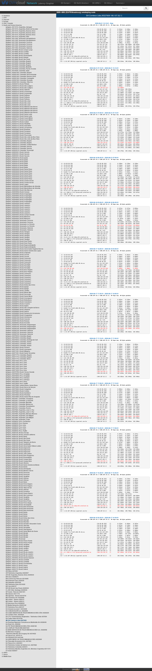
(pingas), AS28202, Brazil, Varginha (17, 476)
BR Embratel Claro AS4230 (15, 580)
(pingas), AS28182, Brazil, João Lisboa (19, 453)
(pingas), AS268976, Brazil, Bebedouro (19, 300)
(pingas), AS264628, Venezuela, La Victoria (20, 224)
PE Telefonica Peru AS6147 (15, 607)
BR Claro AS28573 (12, 577)
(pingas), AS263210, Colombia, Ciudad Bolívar (21, 144)
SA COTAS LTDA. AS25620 (15, 615)
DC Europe (65, 3)
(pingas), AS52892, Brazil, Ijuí (15, 539)
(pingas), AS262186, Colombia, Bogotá (19, 72)
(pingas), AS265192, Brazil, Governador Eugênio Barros (24, 249)
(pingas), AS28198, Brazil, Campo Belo (19, 459)
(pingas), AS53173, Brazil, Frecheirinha (19, 563)
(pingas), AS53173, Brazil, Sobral (17, 567)
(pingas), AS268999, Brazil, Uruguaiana (19, 315)
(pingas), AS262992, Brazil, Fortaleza (18, 131)
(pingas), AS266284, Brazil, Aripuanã (18, 253)
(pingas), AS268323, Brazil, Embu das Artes (20, 285)
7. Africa (5, 654)
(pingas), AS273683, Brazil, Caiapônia (18, 389)
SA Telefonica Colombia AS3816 (16, 647)
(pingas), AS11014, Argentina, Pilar (17, 36)
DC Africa (107, 3)
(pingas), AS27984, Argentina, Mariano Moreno (21, 414)
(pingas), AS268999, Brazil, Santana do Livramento (23, 313)
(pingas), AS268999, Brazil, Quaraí (17, 311)
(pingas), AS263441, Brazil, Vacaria (17, 152)
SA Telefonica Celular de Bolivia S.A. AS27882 (21, 645)
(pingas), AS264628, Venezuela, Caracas (19, 220)
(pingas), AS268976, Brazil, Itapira (17, 306)
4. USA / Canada (7, 23)
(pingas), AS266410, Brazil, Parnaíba (18, 264)
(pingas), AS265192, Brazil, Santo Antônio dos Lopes (23, 251)
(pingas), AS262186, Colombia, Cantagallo (20, 78)
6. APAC (4, 652)
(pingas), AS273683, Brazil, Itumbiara (18, 393)
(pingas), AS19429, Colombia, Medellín (18, 67)
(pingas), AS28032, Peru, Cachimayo (18, 421)
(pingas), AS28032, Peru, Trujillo (16, 431)
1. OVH (4, 17)
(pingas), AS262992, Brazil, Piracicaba (18, 135)
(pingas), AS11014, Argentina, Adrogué (19, 27)
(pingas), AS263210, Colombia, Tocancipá (20, 150)
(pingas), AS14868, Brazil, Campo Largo (19, 50)
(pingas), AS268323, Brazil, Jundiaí (17, 290)
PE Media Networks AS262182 (16, 605)
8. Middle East (6, 656)
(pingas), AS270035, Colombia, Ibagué (18, 336)
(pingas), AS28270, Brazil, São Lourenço (19, 495)
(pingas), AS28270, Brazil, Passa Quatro (19, 493)
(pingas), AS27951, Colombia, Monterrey (19, 404)
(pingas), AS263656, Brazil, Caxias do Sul (19, 180)
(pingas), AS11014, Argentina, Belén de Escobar (22, 29)
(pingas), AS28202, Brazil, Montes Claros (19, 470)
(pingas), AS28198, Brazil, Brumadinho (19, 457)
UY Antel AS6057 (11, 651)
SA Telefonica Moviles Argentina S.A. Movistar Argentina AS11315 (28, 649)
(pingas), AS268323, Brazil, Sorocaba (18, 294)
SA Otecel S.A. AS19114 (14, 635)
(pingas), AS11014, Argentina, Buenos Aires (20, 31)
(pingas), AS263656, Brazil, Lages (17, 184)
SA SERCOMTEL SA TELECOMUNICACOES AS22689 (24, 639)
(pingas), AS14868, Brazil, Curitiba (17, 52)
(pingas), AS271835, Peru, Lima (16, 361)
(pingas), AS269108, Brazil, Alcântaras (19, 317)
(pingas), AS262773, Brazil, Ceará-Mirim (19, 118)
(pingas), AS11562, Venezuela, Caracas (19, 42)
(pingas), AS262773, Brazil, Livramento (19, 127)
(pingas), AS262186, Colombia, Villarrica (19, 82)
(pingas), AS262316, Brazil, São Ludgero (19, 86)
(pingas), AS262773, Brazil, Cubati (17, 122)
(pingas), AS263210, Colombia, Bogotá (19, 141)
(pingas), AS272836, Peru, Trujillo (17, 383)
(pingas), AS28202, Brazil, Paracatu (18, 472)
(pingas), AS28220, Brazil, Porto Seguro (19, 484)
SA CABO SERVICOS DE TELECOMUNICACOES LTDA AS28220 (27, 613)
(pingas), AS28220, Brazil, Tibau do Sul (19, 488)
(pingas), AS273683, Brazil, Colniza (17, 391)
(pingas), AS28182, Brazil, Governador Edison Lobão (23, 446)
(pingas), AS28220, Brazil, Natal (16, 482)
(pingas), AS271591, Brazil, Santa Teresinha (20, 353)
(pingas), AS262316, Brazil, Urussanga (19, 91)
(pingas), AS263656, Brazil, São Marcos (19, 190)
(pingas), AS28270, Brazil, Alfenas (17, 489)
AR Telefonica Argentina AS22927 (17, 573)
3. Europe (5, 21)
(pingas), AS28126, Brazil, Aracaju (17, 433)
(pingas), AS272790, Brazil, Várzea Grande (20, 372)
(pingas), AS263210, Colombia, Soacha (19, 146)
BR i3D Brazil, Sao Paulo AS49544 (17, 588)
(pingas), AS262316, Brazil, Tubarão (18, 89)
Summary (119, 3)
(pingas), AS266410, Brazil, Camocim (18, 258)
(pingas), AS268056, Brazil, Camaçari (18, 273)
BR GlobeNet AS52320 (13, 582)
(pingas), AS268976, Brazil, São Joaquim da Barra (22, 307)
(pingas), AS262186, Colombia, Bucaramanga (21, 74)
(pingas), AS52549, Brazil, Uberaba (17, 525)
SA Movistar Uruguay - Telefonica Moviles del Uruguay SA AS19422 (21, 633)
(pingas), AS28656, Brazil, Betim (16, 512)
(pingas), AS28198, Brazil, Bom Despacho (20, 455)
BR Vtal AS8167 (11, 586)
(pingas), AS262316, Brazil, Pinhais (17, 84)
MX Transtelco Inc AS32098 (15, 597)
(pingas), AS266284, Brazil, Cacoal (17, 254)
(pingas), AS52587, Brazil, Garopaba (18, 527)
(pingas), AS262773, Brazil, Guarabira (18, 126)
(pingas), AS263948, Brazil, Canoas (17, 192)
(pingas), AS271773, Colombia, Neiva (18, 359)
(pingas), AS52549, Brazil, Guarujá (17, 520)
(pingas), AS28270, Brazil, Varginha (17, 497)
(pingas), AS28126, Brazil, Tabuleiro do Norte (21, 442)
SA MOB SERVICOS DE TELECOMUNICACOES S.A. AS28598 (26, 630)
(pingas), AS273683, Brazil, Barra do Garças (21, 387)
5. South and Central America (12, 25)
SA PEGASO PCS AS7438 (14, 637)
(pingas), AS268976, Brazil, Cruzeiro (18, 304)
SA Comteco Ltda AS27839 (17, 620)
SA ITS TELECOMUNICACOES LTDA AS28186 (21, 626)
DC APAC (96, 3)
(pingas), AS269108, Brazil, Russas (17, 321)
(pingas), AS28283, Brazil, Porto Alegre (19, 503)
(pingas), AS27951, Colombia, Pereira (18, 408)
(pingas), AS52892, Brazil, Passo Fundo (19, 541)
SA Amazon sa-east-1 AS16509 (16, 609)
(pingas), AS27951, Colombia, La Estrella (19, 400)
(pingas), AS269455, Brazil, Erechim (18, 323)
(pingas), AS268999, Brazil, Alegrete (18, 309)
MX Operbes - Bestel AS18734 (16, 596)
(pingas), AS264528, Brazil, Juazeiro (18, 203)
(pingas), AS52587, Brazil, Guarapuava (19, 529)
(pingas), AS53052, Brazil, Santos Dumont (20, 558)
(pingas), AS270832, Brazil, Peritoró (18, 347)
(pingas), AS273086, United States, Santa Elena (22, 385)
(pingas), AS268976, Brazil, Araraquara (19, 298)
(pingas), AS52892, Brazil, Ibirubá (17, 533)
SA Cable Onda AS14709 (14, 618)
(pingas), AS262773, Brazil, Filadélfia (18, 124)
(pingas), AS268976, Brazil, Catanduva (19, 302)
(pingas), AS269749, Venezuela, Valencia (19, 330)
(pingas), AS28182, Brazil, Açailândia (18, 444)
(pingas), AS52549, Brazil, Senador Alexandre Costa (23, 524)
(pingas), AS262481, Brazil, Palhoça (18, 95)
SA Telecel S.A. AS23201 (14, 643)
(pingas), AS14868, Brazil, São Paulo (18, 59)
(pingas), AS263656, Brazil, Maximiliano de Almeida (23, 186)
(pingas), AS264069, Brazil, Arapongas (19, 194)
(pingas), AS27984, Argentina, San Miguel (19, 416)
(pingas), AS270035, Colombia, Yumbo (18, 342)
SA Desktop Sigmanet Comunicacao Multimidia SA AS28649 (26, 622)
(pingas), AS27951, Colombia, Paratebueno (20, 406)
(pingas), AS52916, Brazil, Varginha (17, 544)
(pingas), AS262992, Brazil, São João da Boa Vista (22, 137)
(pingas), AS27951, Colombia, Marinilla (19, 402)
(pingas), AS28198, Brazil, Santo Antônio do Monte (22, 465)
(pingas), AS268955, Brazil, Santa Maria (19, 296)
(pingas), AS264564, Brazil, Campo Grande (20, 215)
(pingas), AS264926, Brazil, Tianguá (18, 232)
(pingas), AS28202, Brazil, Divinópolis (18, 469)
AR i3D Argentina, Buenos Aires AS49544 (20, 575)
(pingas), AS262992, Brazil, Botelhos (18, 129)
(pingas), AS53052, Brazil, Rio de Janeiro (19, 552)
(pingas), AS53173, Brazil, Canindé (17, 560)
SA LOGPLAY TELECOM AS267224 (17, 628)
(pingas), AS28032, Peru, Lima (16, 425)
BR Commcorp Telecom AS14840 (17, 579)
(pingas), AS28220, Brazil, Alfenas (17, 478)
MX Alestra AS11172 (13, 594)
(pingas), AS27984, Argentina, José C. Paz (20, 410)
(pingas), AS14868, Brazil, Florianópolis (19, 55)
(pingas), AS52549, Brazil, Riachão (17, 522)
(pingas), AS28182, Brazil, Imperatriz (18, 448)
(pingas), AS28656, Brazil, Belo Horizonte (19, 507)
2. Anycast (5, 19)
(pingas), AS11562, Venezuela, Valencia (19, 48)
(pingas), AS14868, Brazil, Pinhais (17, 57)
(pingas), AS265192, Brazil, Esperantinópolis (21, 245)
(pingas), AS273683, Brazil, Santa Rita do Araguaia (23, 397)
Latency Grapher (40, 3)
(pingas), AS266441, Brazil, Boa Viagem (19, 270)
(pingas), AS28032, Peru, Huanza (17, 423)
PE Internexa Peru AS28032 (15, 603)
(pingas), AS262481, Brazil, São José (18, 101)
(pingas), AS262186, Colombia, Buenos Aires (21, 76)
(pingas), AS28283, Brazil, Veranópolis (18, 505)
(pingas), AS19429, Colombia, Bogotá (18, 61)
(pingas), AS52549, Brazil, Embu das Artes (20, 518)
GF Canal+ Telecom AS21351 (15, 592)
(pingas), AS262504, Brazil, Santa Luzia (19, 114)
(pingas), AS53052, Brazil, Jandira (17, 548)
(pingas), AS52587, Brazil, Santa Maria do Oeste (22, 531)
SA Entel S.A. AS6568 (13, 624)
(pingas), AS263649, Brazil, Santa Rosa (19, 169)
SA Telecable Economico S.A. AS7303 (18, 641)
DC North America (81, 3)
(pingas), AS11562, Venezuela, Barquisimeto (21, 38)
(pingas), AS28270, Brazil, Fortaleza (18, 491)
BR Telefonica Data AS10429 (15, 584)
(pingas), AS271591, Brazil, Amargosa (18, 349)
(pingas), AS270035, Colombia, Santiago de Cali (22, 340)
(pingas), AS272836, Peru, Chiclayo (17, 378)
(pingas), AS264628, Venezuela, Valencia (19, 228)
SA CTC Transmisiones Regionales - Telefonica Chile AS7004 (26, 616)
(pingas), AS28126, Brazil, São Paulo (18, 438)
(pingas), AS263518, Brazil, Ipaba (17, 158)
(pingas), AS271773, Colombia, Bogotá (19, 355)
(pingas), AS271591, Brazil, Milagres (18, 351)
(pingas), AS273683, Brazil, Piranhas (18, 395)
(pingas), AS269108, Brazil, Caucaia (18, 319)
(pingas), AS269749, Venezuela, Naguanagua (21, 325)
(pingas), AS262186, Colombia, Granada (19, 80)
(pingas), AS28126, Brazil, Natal (16, 436)
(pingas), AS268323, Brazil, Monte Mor (18, 292)
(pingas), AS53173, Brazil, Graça (17, 565)
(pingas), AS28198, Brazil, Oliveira (17, 463)
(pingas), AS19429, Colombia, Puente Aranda (21, 69)
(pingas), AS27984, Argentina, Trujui (18, 419)
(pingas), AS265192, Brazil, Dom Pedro (19, 241)
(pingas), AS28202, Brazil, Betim (16, 467)
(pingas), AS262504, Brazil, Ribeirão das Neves (22, 107)
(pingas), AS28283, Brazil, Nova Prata (18, 501)
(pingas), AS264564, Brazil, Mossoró (18, 216)
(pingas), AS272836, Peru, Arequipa (18, 374)
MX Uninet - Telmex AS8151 (15, 599)
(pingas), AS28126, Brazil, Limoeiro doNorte (20, 434)
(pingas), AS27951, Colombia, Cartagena (19, 398)
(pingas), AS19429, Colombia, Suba (17, 71)
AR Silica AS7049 (12, 571)
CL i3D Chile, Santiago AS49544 (16, 590)
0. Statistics (6, 16)
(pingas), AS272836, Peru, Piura (16, 381)
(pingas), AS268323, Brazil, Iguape (17, 287)
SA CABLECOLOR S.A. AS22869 (17, 611)
